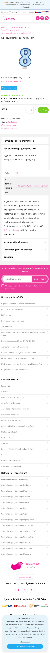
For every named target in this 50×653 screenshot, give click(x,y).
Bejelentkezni (40, 279)
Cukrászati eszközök (18, 27)
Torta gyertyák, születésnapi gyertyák (16, 33)
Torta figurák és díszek (10, 30)
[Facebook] (18, 590)
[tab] (25, 140)
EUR (15, 12)
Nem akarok (25, 642)
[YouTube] (32, 590)
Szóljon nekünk (11, 230)
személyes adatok (22, 286)
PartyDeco (12, 122)
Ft (19, 12)
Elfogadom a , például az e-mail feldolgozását (23, 287)
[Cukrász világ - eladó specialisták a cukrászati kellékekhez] (8, 18)
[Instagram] (25, 590)
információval (27, 637)
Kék (16, 173)
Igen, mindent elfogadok (25, 646)
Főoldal (4, 27)
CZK (10, 12)
